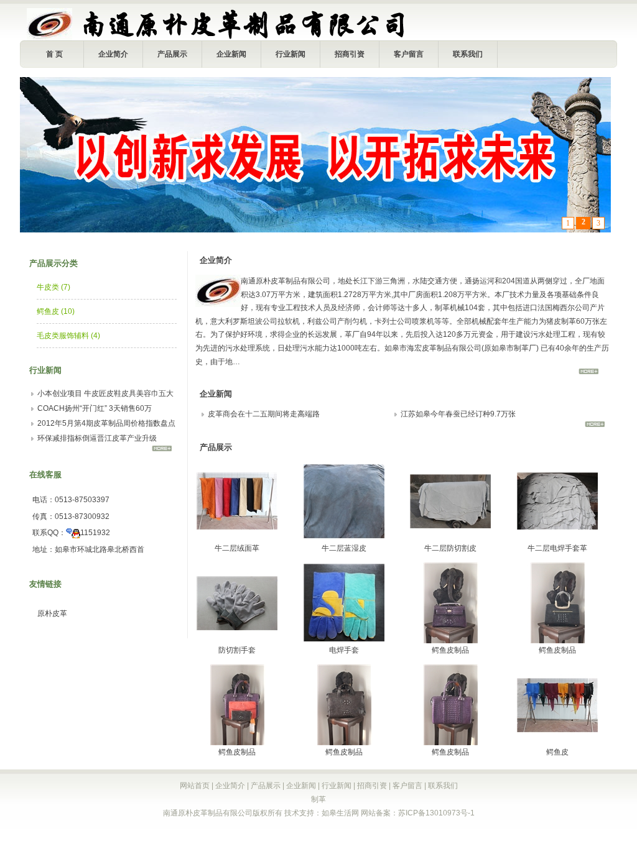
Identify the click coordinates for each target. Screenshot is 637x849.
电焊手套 (344, 650)
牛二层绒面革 (237, 548)
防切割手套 (237, 650)
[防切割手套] (237, 640)
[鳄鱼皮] (557, 742)
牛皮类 (53, 287)
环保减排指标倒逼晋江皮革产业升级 (97, 438)
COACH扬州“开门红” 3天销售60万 (94, 408)
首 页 (54, 54)
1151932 (95, 532)
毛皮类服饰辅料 (68, 335)
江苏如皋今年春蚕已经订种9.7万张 (458, 414)
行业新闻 (290, 54)
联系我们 (468, 54)
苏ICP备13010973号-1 (436, 813)
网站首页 (195, 785)
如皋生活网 (340, 813)
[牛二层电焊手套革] (557, 539)
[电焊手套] (344, 640)
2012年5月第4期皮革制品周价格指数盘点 (106, 423)
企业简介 (113, 54)
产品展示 (172, 54)
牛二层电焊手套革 (557, 548)
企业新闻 (231, 54)
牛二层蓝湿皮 (344, 548)
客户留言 (409, 54)
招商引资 (350, 54)
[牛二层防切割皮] (450, 539)
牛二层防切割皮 (450, 548)
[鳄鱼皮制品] (450, 640)
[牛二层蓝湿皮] (344, 539)
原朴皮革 (52, 613)
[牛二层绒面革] (237, 539)
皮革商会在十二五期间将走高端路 (264, 414)
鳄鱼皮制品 (450, 650)
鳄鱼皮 (56, 311)
